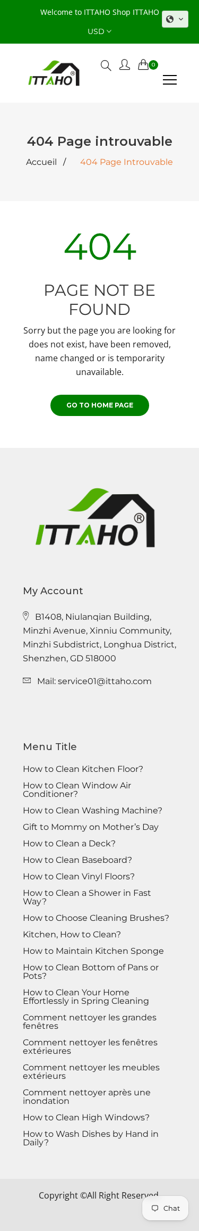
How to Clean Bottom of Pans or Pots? (91, 971)
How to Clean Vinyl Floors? (79, 876)
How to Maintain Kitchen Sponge (93, 951)
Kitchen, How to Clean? (72, 934)
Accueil (41, 162)
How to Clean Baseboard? (77, 860)
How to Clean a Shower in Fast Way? (87, 897)
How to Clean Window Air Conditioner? (77, 790)
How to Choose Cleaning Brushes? (96, 918)
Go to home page (99, 405)
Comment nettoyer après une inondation (87, 1096)
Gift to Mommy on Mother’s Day (91, 827)
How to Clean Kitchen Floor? (83, 769)
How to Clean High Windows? (86, 1117)
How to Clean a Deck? (69, 843)
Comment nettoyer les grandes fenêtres (90, 1021)
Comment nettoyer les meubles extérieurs (91, 1071)
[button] (175, 19)
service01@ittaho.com (105, 681)
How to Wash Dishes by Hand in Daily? (91, 1138)
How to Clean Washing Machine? (92, 810)
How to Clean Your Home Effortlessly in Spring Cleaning (86, 996)
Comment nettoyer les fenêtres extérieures (90, 1046)
